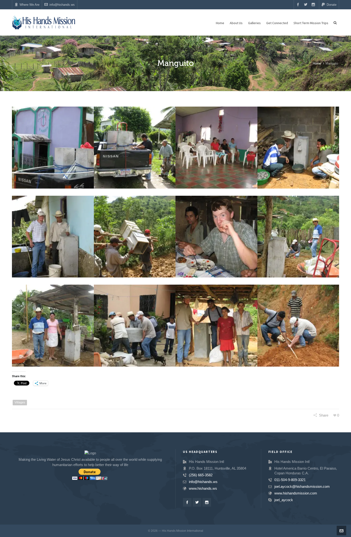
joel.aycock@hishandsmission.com (302, 486)
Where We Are (29, 4)
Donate (331, 4)
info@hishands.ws (62, 4)
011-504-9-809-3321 (290, 480)
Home (317, 63)
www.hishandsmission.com (295, 493)
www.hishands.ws (203, 488)
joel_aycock (283, 500)
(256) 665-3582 (201, 475)
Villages (20, 402)
